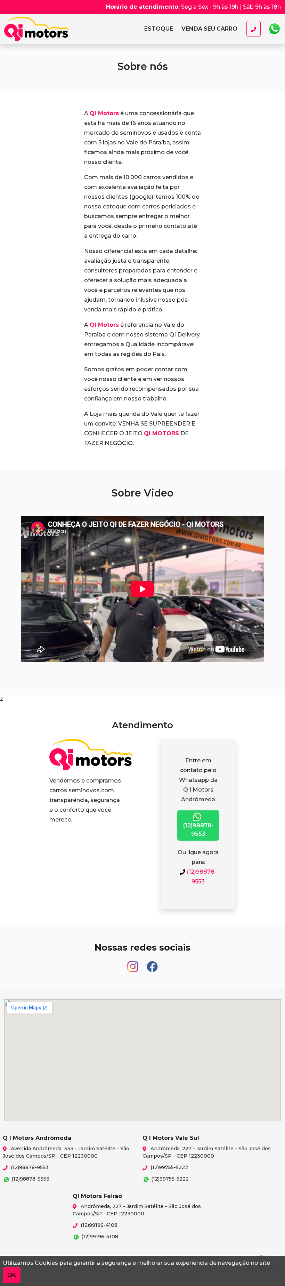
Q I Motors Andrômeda (46, 29)
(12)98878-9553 (198, 829)
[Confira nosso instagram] (133, 963)
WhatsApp (274, 29)
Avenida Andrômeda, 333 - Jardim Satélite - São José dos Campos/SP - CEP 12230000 (66, 1152)
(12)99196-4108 (98, 1225)
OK (11, 1275)
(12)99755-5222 (168, 1167)
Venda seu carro (209, 28)
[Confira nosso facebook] (152, 963)
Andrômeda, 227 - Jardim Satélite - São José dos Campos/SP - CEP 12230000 (206, 1152)
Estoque (158, 28)
